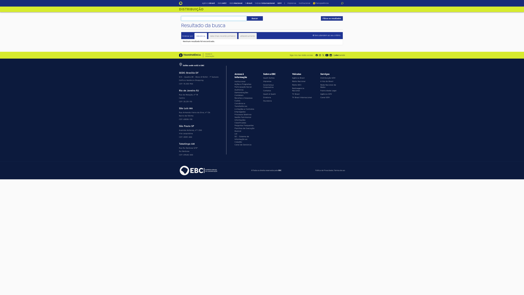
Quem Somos (269, 78)
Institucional (304, 3)
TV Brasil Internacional (302, 97)
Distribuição (191, 9)
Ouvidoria (267, 101)
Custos (237, 101)
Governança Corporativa (268, 86)
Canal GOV (325, 97)
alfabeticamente (247, 36)
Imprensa (291, 3)
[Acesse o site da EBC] (198, 170)
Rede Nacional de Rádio (328, 86)
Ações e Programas (243, 84)
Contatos (267, 91)
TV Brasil (296, 94)
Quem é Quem (269, 94)
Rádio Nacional (299, 81)
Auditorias (239, 90)
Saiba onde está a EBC (193, 65)
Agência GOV (326, 94)
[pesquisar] (342, 3)
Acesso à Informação (209, 55)
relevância (200, 36)
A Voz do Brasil (326, 81)
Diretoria (267, 97)
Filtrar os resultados (332, 18)
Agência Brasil (298, 78)
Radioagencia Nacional (298, 89)
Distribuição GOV (328, 78)
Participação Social (243, 87)
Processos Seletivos (243, 114)
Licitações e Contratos (244, 109)
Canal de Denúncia (243, 145)
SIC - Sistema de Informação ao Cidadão (242, 139)
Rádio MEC (297, 85)
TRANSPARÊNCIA (192, 55)
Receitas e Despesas (244, 98)
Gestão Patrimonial (243, 117)
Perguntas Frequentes (244, 125)
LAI (236, 134)
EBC (279, 170)
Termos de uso (339, 170)
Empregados (240, 112)
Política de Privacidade (324, 170)
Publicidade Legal (328, 91)
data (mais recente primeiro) (222, 36)
